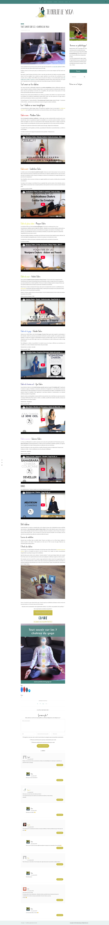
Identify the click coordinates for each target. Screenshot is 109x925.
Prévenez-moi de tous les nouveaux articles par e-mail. (43, 742)
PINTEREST (49, 621)
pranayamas (23, 288)
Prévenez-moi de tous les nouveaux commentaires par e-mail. (43, 739)
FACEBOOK (36, 621)
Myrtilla (28, 825)
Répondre (59, 764)
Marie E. (29, 790)
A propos (23, 922)
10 (29, 30)
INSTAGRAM (43, 621)
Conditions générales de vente (31, 922)
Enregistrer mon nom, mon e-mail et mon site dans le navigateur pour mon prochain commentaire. (43, 737)
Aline (28, 858)
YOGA (22, 23)
